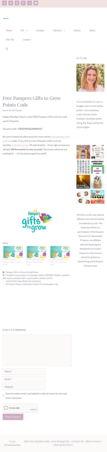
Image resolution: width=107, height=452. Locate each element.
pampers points (46, 278)
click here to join (20, 145)
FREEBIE (49, 275)
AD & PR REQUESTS (60, 441)
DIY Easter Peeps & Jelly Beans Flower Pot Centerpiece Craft (32, 284)
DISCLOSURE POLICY (63, 445)
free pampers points (35, 275)
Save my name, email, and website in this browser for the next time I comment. (36, 395)
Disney (77, 30)
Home (9, 30)
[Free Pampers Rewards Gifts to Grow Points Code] (36, 252)
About (92, 30)
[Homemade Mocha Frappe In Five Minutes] (97, 182)
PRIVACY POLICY (93, 441)
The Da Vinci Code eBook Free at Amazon (23, 281)
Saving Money (32, 272)
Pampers (57, 275)
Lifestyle (57, 30)
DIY (22, 30)
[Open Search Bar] (7, 48)
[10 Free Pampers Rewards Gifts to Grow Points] (13, 252)
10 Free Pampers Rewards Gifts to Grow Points (12, 262)
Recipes (40, 30)
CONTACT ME (77, 441)
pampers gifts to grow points (26, 278)
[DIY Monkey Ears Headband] (83, 197)
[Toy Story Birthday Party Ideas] (97, 197)
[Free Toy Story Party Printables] (97, 167)
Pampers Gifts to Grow (15, 272)
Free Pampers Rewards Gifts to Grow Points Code (35, 262)
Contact (27, 39)
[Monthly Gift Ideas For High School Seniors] (97, 152)
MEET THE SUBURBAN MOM (36, 441)
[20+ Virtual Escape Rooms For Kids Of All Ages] (83, 182)
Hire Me (10, 39)
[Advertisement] (56, 17)
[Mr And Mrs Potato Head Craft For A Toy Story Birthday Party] (83, 152)
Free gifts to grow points (16, 275)
